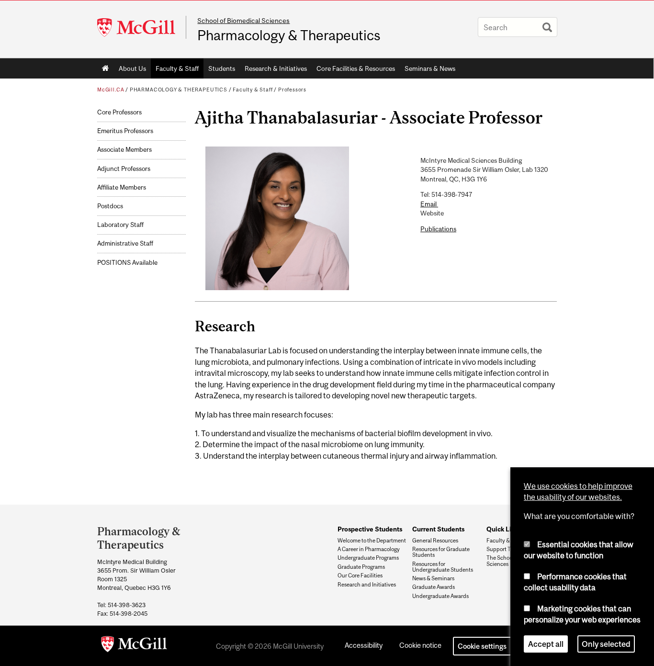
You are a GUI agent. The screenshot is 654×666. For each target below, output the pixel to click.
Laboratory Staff (120, 224)
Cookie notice (420, 645)
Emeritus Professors (125, 131)
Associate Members (124, 149)
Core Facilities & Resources (355, 68)
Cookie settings (482, 646)
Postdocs (110, 206)
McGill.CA (110, 89)
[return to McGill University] (134, 646)
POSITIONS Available (127, 262)
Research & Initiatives (276, 68)
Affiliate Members (121, 187)
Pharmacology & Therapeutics (289, 35)
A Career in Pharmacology (369, 549)
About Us (132, 68)
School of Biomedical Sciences (243, 20)
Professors (292, 89)
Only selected (606, 644)
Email (429, 204)
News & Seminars (433, 578)
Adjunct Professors (123, 168)
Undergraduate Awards (440, 596)
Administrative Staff (125, 243)
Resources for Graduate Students (441, 552)
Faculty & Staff (177, 68)
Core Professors (119, 112)
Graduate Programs (361, 567)
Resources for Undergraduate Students (442, 567)
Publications (438, 229)
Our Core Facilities (360, 575)
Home (105, 68)
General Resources (435, 540)
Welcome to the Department (372, 540)
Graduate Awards (433, 587)
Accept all (546, 644)
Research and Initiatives (367, 584)
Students (221, 68)
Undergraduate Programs (368, 558)
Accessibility (364, 645)
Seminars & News (430, 68)
